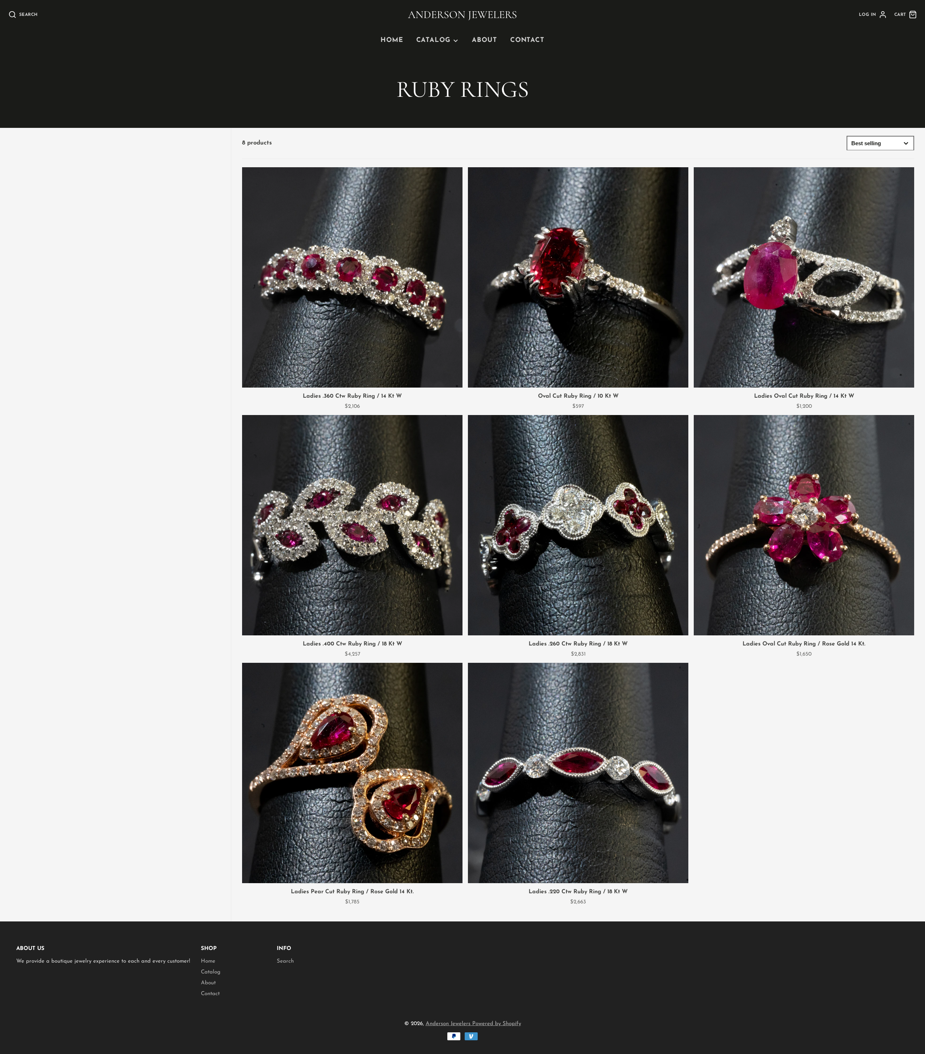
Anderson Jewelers (449, 1024)
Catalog (433, 40)
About (484, 40)
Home (391, 40)
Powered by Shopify (496, 1024)
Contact (527, 40)
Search (285, 961)
